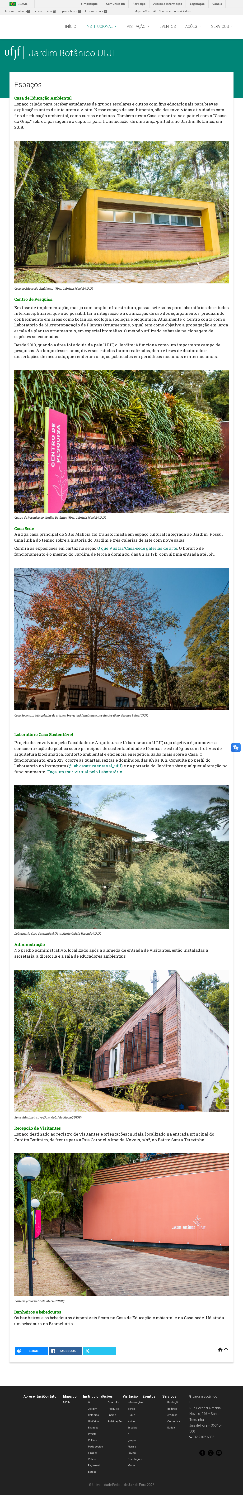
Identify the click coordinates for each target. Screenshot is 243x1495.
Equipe (92, 1471)
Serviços (169, 1396)
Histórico (93, 1421)
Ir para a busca (70, 11)
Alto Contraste (162, 11)
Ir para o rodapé (95, 11)
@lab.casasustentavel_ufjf (95, 766)
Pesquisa (113, 1408)
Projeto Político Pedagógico (95, 1440)
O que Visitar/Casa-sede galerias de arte (137, 548)
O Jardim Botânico (93, 1409)
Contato (49, 1396)
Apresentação (34, 1396)
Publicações (115, 1421)
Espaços (93, 1427)
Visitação (130, 1396)
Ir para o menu (44, 11)
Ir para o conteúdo (17, 11)
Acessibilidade (182, 11)
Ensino (112, 1415)
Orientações (135, 1459)
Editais (171, 1427)
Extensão (113, 1402)
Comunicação (176, 1421)
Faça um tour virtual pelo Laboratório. (85, 771)
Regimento (94, 1465)
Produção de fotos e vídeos (173, 1409)
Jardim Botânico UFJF (73, 53)
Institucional (93, 1396)
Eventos (149, 1396)
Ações (108, 1396)
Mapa (131, 1465)
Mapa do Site (142, 11)
